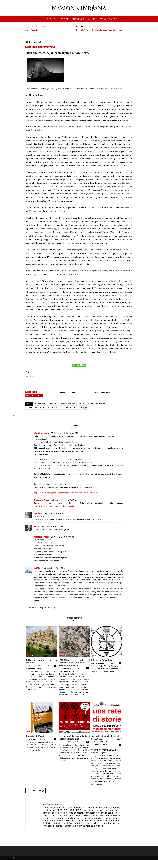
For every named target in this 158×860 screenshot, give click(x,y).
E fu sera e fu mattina (101, 660)
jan (35, 484)
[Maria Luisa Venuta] (34, 815)
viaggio (84, 407)
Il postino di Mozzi (35, 736)
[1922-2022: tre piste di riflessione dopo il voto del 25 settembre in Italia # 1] (74, 641)
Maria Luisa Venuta (68, 392)
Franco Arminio (68, 403)
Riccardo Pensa (54, 407)
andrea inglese (64, 668)
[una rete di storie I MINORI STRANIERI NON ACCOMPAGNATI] (106, 717)
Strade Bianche (31, 30)
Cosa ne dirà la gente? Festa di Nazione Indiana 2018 (74, 737)
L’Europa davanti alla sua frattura (41, 661)
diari (94, 655)
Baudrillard (40, 403)
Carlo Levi (53, 403)
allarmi (30, 655)
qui (122, 88)
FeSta (61, 731)
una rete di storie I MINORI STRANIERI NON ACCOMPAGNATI (106, 738)
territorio (31, 47)
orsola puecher (31, 666)
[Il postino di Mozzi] (41, 717)
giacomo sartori (32, 739)
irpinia (81, 403)
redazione (62, 742)
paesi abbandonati (35, 407)
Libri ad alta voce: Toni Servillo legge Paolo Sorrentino (99, 30)
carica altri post (34, 790)
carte (29, 731)
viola (36, 526)
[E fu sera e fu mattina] (106, 641)
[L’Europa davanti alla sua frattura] (41, 641)
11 (87, 668)
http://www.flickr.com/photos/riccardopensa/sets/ (54, 506)
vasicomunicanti (46, 47)
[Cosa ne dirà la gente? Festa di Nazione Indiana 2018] (74, 717)
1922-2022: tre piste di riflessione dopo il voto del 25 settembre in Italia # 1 (74, 662)
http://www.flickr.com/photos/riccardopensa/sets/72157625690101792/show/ (65, 493)
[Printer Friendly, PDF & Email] (79, 366)
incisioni (63, 655)
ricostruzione (71, 407)
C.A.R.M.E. (63, 760)
